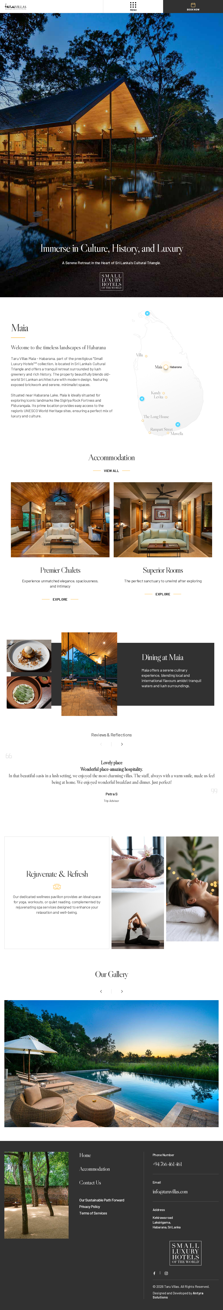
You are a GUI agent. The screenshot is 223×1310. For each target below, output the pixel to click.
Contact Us (90, 1182)
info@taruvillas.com (170, 1191)
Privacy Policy (89, 1206)
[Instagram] (166, 1273)
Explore (60, 599)
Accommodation (94, 1169)
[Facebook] (154, 1273)
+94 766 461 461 (167, 1164)
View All (111, 471)
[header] (43, 6)
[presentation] (101, 744)
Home (85, 1155)
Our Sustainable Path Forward (101, 1199)
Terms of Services (93, 1213)
